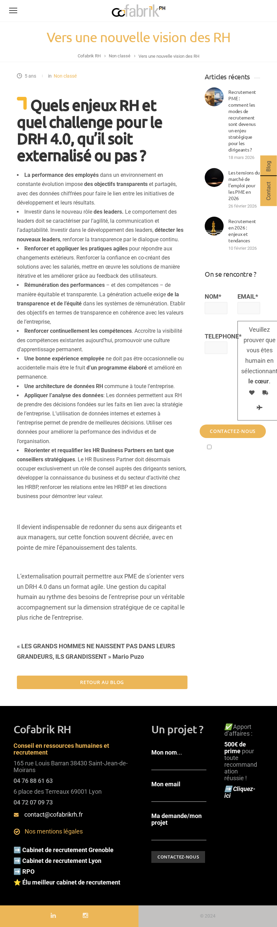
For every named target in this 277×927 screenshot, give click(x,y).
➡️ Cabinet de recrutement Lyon (57, 860)
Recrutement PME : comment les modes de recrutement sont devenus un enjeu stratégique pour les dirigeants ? (242, 121)
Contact (268, 191)
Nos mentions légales (54, 831)
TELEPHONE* (216, 336)
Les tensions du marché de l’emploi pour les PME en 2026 (244, 185)
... (166, 752)
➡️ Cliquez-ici (239, 792)
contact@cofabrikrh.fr (53, 814)
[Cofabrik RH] (138, 17)
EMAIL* (247, 296)
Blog (268, 166)
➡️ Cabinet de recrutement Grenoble (64, 849)
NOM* (213, 296)
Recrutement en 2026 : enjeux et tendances (242, 230)
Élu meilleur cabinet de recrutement (72, 882)
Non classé (65, 76)
